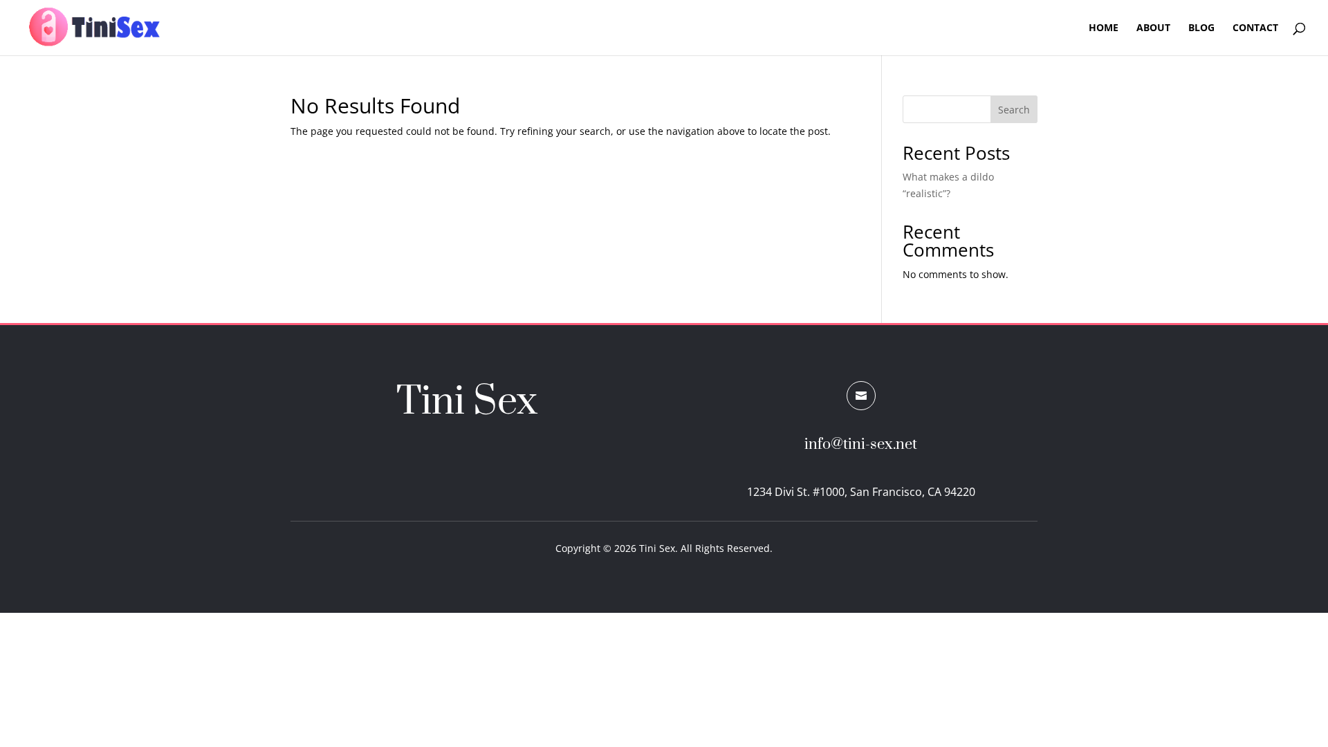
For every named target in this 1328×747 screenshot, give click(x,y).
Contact (1255, 28)
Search (1014, 109)
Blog (1201, 28)
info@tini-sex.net (860, 444)
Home (1103, 28)
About (1153, 28)
